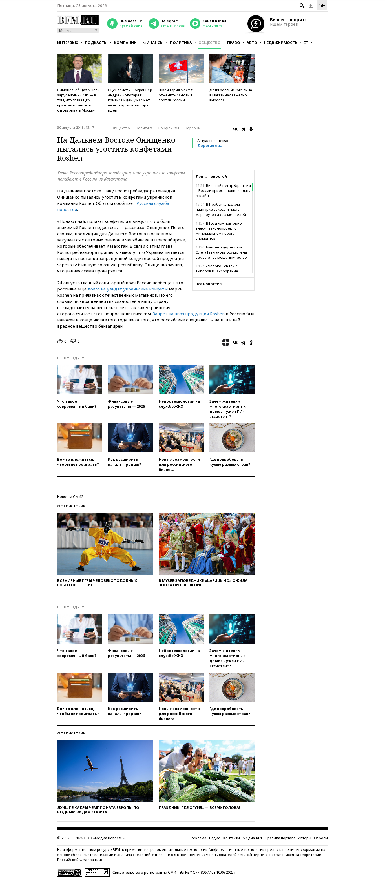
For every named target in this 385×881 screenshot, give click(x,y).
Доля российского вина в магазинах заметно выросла (230, 95)
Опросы (321, 837)
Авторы (304, 837)
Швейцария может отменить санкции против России (176, 95)
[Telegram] (243, 129)
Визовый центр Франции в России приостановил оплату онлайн (223, 190)
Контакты (231, 837)
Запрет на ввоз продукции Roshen (189, 313)
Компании (125, 42)
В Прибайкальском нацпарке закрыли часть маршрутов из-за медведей (221, 209)
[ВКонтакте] (235, 129)
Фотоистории (71, 506)
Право (233, 42)
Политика (181, 42)
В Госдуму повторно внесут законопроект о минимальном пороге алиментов (219, 231)
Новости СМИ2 (70, 496)
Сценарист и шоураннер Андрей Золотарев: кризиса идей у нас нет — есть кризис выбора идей (130, 100)
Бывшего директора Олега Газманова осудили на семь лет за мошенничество (221, 252)
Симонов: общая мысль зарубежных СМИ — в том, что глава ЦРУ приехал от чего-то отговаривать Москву (78, 100)
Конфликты (168, 128)
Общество (209, 42)
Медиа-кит (252, 837)
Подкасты (96, 42)
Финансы (153, 42)
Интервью (67, 42)
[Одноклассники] (251, 129)
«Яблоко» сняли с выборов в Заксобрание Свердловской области (217, 271)
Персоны (193, 128)
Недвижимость (281, 42)
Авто (252, 42)
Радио (214, 837)
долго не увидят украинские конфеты (128, 289)
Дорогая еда (209, 145)
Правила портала (280, 837)
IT (306, 42)
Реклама (198, 837)
